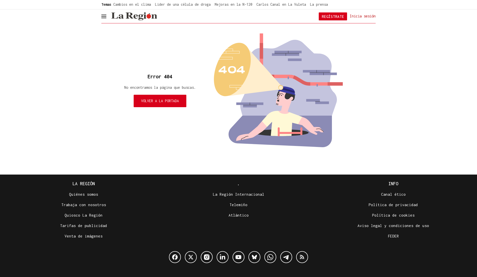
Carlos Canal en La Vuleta (281, 4)
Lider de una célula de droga (183, 4)
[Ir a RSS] (302, 257)
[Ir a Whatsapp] (270, 257)
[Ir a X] (191, 257)
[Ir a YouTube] (238, 257)
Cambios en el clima (132, 4)
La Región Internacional (238, 194)
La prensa (319, 4)
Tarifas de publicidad (83, 225)
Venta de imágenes (84, 236)
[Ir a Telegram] (286, 257)
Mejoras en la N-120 (233, 4)
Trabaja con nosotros (83, 204)
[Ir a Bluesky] (254, 257)
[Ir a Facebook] (175, 257)
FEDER (393, 236)
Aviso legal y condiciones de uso (393, 225)
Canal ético (393, 194)
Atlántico (239, 215)
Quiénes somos (83, 194)
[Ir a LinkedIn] (223, 257)
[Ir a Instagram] (207, 257)
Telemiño (238, 204)
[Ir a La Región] (134, 16)
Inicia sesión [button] (363, 16)
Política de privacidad (393, 204)
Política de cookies (393, 215)
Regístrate (333, 16)
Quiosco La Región (84, 215)
